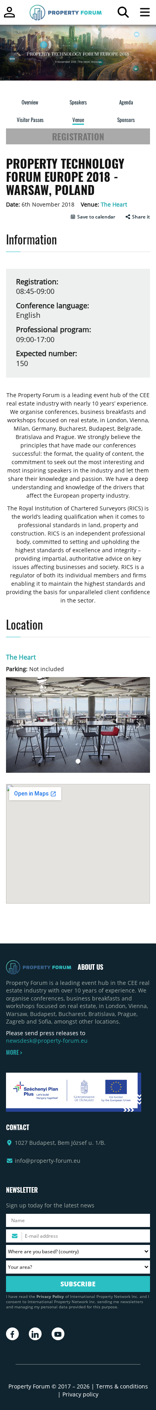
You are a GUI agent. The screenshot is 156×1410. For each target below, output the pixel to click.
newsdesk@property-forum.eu (47, 1040)
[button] (92, 217)
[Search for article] (123, 14)
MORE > (14, 1052)
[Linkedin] (35, 1333)
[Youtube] (58, 1333)
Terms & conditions (122, 1386)
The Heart (114, 204)
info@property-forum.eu (47, 1160)
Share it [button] (140, 217)
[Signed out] (9, 16)
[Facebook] (12, 1333)
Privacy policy (80, 1394)
